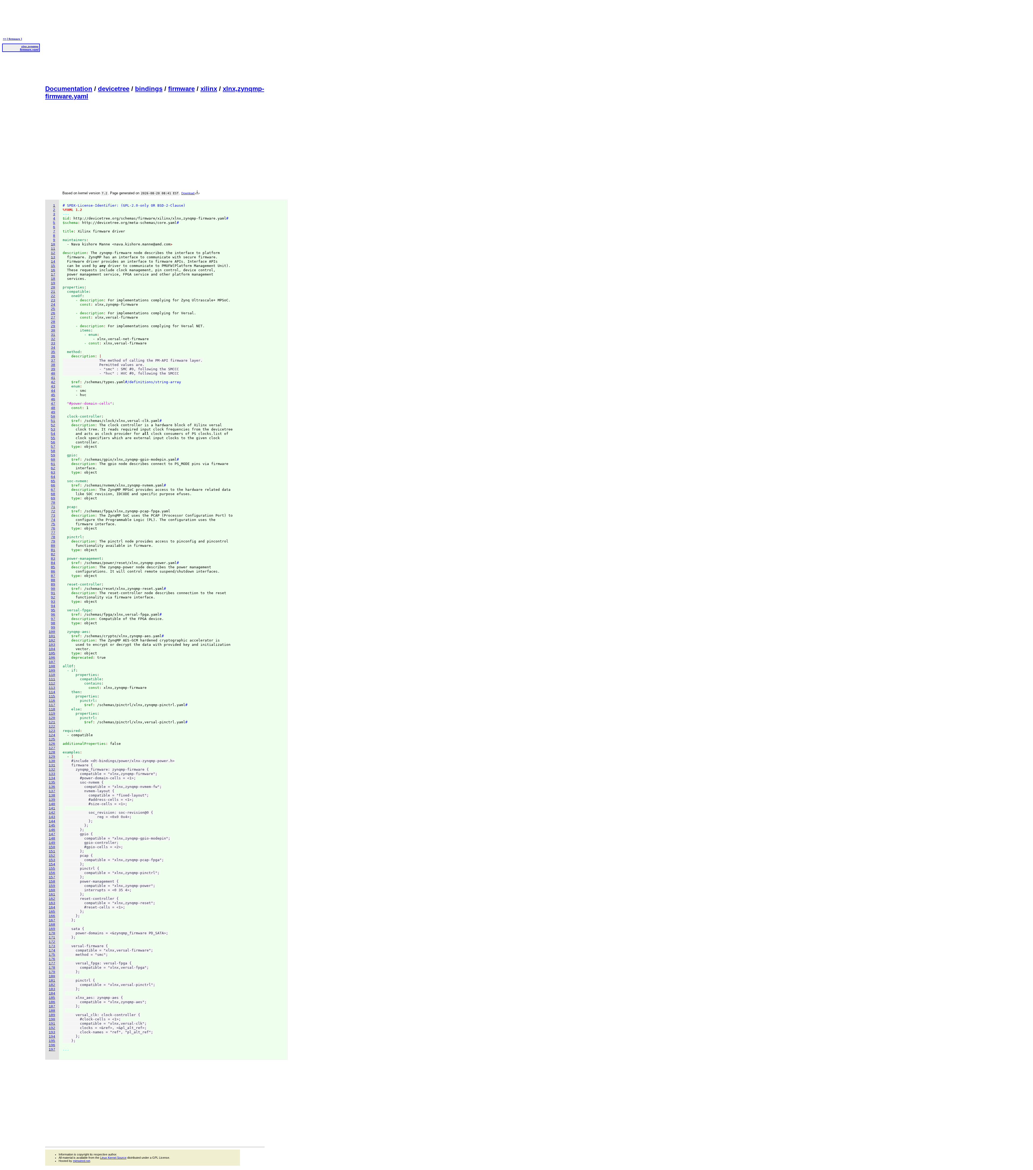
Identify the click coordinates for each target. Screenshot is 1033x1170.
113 (52, 688)
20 (53, 288)
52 (53, 425)
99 (53, 628)
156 (52, 873)
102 (52, 641)
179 (52, 972)
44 (53, 391)
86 (53, 572)
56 (53, 442)
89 (53, 585)
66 (53, 486)
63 (53, 473)
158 (52, 882)
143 (52, 817)
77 (53, 533)
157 (52, 877)
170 (52, 933)
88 (53, 580)
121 (52, 722)
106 (52, 658)
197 (52, 1050)
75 (53, 524)
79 (53, 542)
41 (53, 378)
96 (53, 615)
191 (52, 1024)
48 (53, 408)
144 (52, 821)
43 (53, 387)
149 (52, 843)
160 (52, 890)
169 (52, 929)
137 (52, 791)
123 (52, 731)
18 (53, 279)
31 (53, 335)
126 (52, 744)
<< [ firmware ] (12, 38)
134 (52, 778)
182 (52, 985)
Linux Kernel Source (113, 1157)
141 (52, 808)
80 (53, 546)
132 (52, 770)
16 (53, 270)
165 (52, 912)
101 (52, 636)
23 (53, 300)
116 (52, 701)
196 (52, 1045)
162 (52, 899)
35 (53, 352)
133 (52, 774)
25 (53, 309)
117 (52, 705)
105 (52, 653)
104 (52, 649)
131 (52, 765)
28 (53, 322)
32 (53, 339)
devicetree (113, 88)
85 (53, 567)
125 (52, 740)
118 (52, 709)
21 (53, 292)
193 (52, 1032)
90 (53, 589)
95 (53, 610)
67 (53, 490)
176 (52, 959)
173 (52, 946)
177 (52, 963)
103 (52, 645)
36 (53, 356)
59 (53, 455)
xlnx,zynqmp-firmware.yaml (29, 48)
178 (52, 968)
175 (52, 955)
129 (52, 757)
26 (53, 313)
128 (52, 752)
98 (53, 623)
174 (52, 951)
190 (52, 1019)
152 (52, 856)
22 (53, 296)
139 (52, 800)
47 (53, 404)
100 (52, 632)
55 (53, 438)
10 (53, 244)
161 (52, 895)
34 (53, 348)
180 (52, 976)
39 (53, 369)
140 (52, 804)
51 (53, 421)
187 (52, 1007)
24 (53, 305)
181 (52, 981)
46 (53, 399)
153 (52, 860)
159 (52, 886)
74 (53, 520)
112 (52, 684)
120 (52, 718)
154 (52, 864)
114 (52, 692)
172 (52, 942)
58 (53, 451)
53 (53, 430)
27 (53, 318)
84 (53, 563)
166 (52, 916)
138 (52, 796)
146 (52, 830)
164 (52, 907)
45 (53, 395)
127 (52, 748)
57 (53, 447)
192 (52, 1028)
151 (52, 852)
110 (52, 675)
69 (53, 498)
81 (53, 550)
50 (53, 417)
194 (52, 1037)
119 (52, 714)
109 (52, 671)
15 (53, 266)
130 (52, 761)
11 (53, 249)
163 (52, 903)
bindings (148, 88)
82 (53, 554)
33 (53, 343)
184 (52, 994)
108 (52, 666)
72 (53, 511)
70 (53, 503)
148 (52, 839)
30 (53, 331)
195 (52, 1041)
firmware (181, 88)
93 (53, 602)
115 (52, 697)
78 (53, 537)
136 (52, 787)
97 (53, 619)
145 (52, 826)
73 (53, 516)
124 (52, 735)
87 (53, 576)
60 (53, 460)
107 (52, 662)
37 (53, 361)
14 (53, 262)
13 (53, 257)
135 (52, 783)
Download (188, 193)
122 (52, 727)
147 (52, 834)
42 (53, 382)
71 (53, 507)
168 (52, 925)
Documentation (68, 88)
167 (52, 920)
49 (53, 412)
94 (53, 606)
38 (53, 365)
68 (53, 494)
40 (53, 374)
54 (53, 434)
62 (53, 468)
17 (53, 275)
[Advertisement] (155, 42)
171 (52, 938)
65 (53, 481)
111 (52, 679)
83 (53, 559)
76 (53, 529)
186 (52, 1002)
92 (53, 597)
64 (53, 477)
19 (53, 283)
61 (53, 464)
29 (53, 326)
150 (52, 847)
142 (52, 813)
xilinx (208, 88)
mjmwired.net (81, 1160)
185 (52, 998)
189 (52, 1015)
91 (53, 593)
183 (52, 989)
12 (53, 253)
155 (52, 869)
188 (52, 1011)
